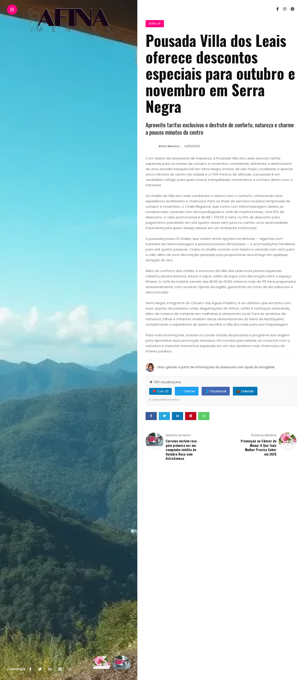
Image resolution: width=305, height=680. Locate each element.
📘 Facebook (215, 391)
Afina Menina (169, 146)
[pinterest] (60, 669)
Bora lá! (155, 23)
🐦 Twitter (186, 391)
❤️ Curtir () (160, 391)
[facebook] (30, 669)
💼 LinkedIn (245, 391)
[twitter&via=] (40, 669)
